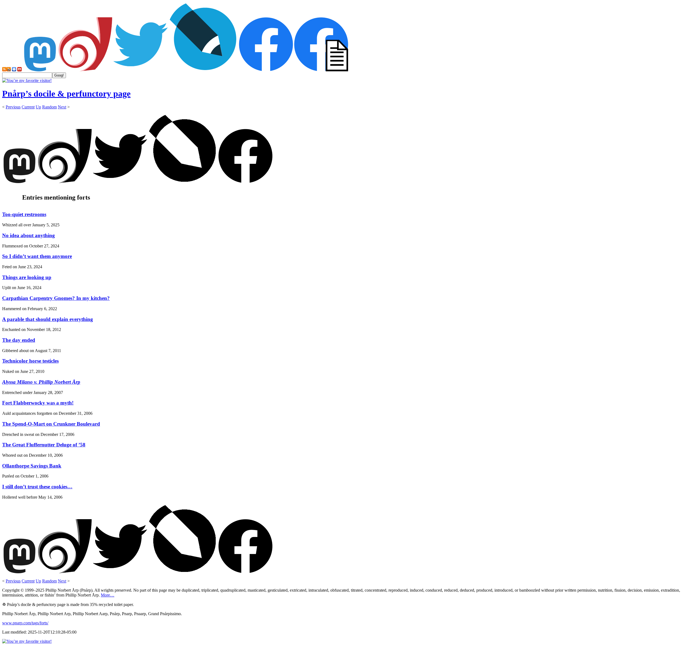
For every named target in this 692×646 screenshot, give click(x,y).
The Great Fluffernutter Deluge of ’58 (43, 445)
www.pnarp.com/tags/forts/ (25, 623)
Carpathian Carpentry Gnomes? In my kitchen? (56, 298)
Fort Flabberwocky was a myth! (38, 403)
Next (62, 107)
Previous (13, 107)
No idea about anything (28, 235)
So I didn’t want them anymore (37, 256)
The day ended (18, 340)
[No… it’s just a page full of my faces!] (321, 70)
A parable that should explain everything (47, 319)
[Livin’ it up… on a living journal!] (203, 70)
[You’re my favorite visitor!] (27, 80)
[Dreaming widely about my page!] (85, 70)
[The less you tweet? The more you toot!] (40, 70)
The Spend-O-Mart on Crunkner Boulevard (51, 424)
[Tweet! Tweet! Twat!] (141, 70)
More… (107, 595)
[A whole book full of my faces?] (266, 70)
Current (28, 107)
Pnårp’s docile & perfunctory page (66, 93)
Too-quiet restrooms (24, 214)
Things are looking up (26, 277)
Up (38, 107)
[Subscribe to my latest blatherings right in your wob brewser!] (8, 70)
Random (49, 107)
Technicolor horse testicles (30, 361)
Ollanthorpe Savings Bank (31, 466)
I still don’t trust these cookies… (37, 486)
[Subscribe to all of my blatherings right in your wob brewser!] (4, 70)
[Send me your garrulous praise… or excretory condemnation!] (19, 70)
